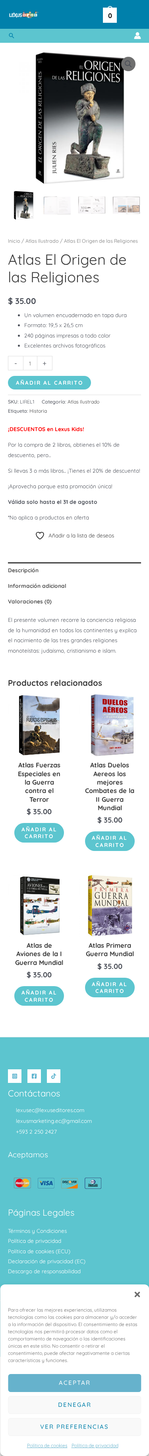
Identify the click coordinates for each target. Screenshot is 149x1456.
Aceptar (75, 1382)
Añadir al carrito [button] (39, 833)
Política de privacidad (95, 1445)
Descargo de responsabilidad (44, 1271)
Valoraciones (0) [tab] (30, 601)
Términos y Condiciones (37, 1230)
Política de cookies (47, 1445)
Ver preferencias (74, 1426)
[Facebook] (34, 1076)
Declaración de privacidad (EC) (46, 1261)
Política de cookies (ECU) (39, 1251)
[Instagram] (14, 1076)
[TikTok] (53, 1076)
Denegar (74, 1404)
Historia (38, 411)
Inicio (14, 241)
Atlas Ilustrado (42, 241)
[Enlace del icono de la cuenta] (137, 35)
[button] (137, 1294)
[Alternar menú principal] (133, 14)
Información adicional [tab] (37, 585)
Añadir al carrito (49, 382)
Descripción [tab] (23, 570)
